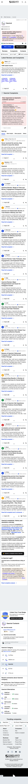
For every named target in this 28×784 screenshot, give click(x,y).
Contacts (23, 51)
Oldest (24, 133)
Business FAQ (6, 740)
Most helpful (10, 133)
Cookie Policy (18, 744)
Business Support (7, 742)
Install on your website (16, 618)
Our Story (5, 730)
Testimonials (6, 735)
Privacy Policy (18, 742)
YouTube (16, 752)
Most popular (18, 133)
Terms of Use (18, 740)
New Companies (17, 747)
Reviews (4, 51)
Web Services (7, 651)
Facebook (8, 752)
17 (8, 105)
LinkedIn (20, 752)
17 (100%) (12, 107)
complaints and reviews (8, 573)
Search (22, 2)
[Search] (12, 127)
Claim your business (7, 744)
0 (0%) (10, 106)
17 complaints (12, 37)
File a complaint (20, 46)
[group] (4, 54)
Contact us (5, 732)
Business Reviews (14, 748)
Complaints (13, 51)
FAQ (16, 730)
